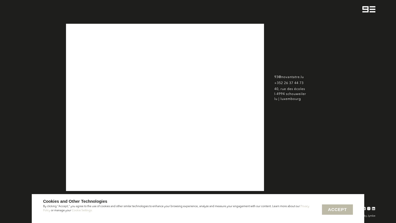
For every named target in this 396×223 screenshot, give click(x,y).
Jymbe (371, 216)
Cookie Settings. (82, 210)
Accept (337, 209)
